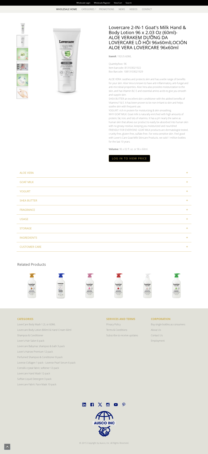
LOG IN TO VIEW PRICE (129, 158)
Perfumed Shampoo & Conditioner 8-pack (40, 357)
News (122, 9)
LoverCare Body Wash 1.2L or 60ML (36, 324)
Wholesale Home (66, 9)
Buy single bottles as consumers (168, 324)
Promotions (106, 9)
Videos (133, 9)
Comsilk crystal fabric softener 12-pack (38, 368)
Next (187, 286)
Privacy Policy (113, 324)
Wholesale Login (83, 3)
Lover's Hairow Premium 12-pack (35, 351)
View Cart (118, 3)
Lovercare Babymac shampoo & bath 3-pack (41, 346)
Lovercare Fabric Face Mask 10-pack (36, 384)
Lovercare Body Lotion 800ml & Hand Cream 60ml (44, 330)
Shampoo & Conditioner (30, 335)
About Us (156, 330)
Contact (147, 9)
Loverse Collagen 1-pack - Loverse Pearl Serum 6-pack (46, 362)
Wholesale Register (102, 3)
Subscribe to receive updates (122, 335)
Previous (21, 286)
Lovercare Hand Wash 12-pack (33, 373)
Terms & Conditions (116, 330)
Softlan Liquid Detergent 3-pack (34, 379)
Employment (158, 340)
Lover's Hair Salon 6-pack (30, 340)
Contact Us (157, 335)
